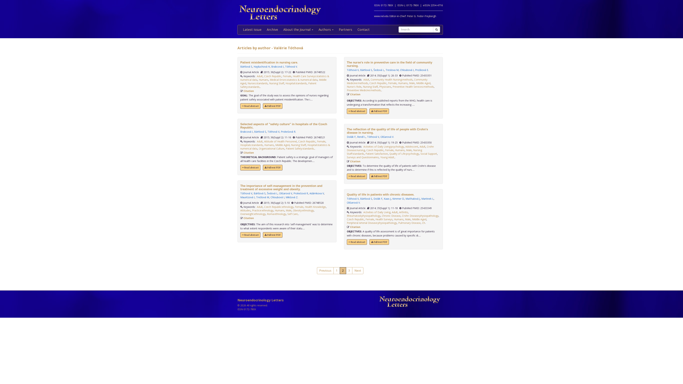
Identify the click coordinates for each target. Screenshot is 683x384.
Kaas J (387, 198)
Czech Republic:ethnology (278, 207)
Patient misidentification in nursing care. (269, 62)
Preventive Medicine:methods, (364, 90)
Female (287, 76)
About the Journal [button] (297, 29)
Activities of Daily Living (376, 212)
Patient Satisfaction (377, 153)
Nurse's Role (354, 86)
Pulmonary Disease (409, 223)
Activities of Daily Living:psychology (383, 146)
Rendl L (361, 136)
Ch (423, 223)
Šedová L (272, 193)
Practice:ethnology (262, 210)
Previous (325, 270)
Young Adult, (387, 157)
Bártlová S (246, 66)
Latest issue (252, 29)
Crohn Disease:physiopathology (420, 215)
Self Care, (292, 214)
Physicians (385, 86)
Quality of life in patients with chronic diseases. (380, 194)
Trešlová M (262, 197)
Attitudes (245, 210)
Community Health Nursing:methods (392, 79)
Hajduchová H (262, 66)
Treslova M (392, 70)
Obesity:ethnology (303, 210)
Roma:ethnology (276, 214)
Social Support (428, 153)
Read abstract (251, 106)
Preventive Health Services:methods (413, 86)
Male (289, 210)
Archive (272, 29)
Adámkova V (316, 193)
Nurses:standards (258, 83)
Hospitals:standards (251, 145)
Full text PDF (274, 106)
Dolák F (351, 136)
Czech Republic (272, 76)
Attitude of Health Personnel (280, 141)
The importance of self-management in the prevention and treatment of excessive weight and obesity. (281, 187)
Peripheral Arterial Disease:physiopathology (372, 223)
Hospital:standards (296, 83)
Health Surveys (384, 219)
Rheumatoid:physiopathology (363, 215)
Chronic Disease (391, 215)
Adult (260, 76)
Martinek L (427, 198)
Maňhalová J (413, 198)
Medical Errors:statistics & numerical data (293, 79)
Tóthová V (291, 66)
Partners (345, 29)
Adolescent (411, 146)
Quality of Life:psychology (404, 153)
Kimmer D (398, 198)
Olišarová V (285, 193)
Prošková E (421, 70)
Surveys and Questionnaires (363, 157)
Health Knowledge (315, 207)
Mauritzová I (247, 197)
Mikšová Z (292, 197)
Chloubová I (277, 197)
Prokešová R (288, 131)
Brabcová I (277, 66)
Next (357, 270)
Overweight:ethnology (253, 214)
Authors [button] (325, 29)
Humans (263, 79)
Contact (364, 29)
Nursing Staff (276, 83)
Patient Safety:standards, (300, 148)
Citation (248, 91)
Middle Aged (282, 145)
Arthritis (403, 212)
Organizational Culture (271, 148)
